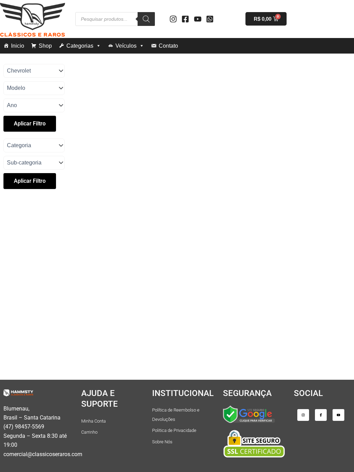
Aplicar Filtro (30, 123)
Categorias (79, 46)
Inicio (17, 46)
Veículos (126, 46)
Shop (45, 46)
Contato (168, 46)
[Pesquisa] (146, 19)
